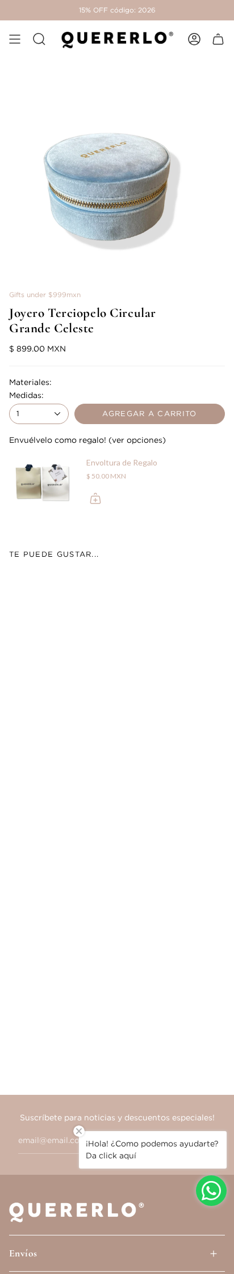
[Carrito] (218, 39)
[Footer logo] (80, 1211)
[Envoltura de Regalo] (43, 483)
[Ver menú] (14, 39)
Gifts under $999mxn (45, 294)
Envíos (23, 1253)
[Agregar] (95, 498)
